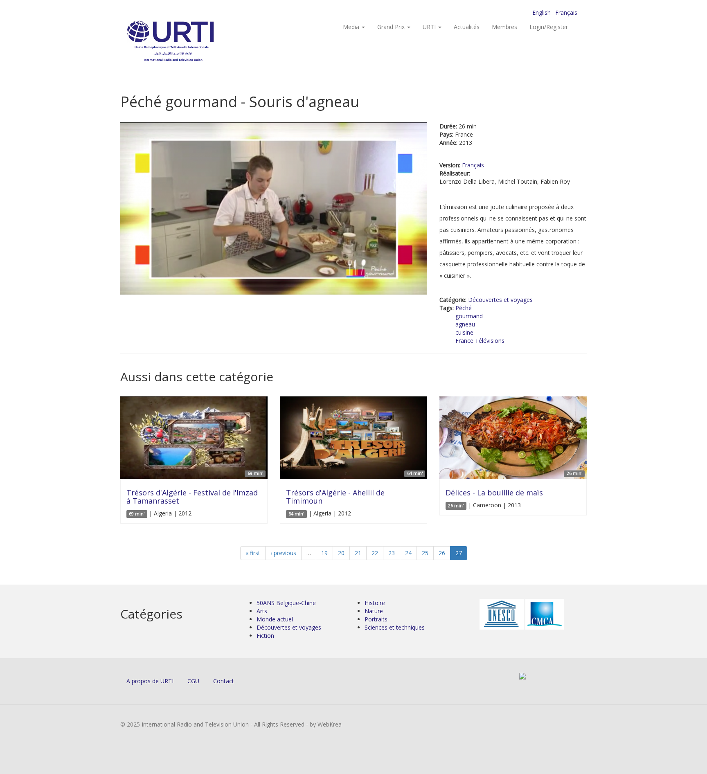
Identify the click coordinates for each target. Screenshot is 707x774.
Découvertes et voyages (500, 300)
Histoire (375, 603)
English (541, 12)
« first (252, 553)
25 (425, 553)
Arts (262, 611)
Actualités (467, 27)
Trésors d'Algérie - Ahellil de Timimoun (335, 497)
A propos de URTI (149, 681)
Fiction (265, 635)
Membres (504, 27)
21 (358, 553)
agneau (465, 324)
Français (566, 12)
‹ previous (283, 553)
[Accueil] (187, 41)
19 (324, 553)
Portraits (376, 619)
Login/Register (548, 27)
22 (375, 553)
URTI (430, 27)
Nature (374, 611)
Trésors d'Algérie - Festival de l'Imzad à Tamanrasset (192, 497)
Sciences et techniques (395, 627)
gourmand (469, 316)
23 (391, 553)
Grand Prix (391, 27)
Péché (463, 308)
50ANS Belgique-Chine (286, 603)
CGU (193, 681)
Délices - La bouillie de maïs (494, 492)
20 (341, 553)
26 (442, 553)
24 (408, 553)
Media (352, 27)
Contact (223, 681)
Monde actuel (275, 619)
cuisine (464, 332)
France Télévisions (479, 340)
